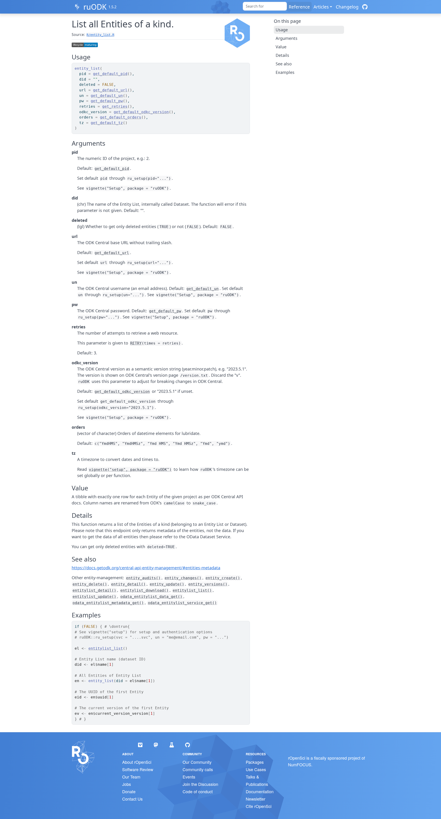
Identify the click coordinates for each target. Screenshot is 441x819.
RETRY (136, 343)
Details (282, 55)
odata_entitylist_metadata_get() (108, 603)
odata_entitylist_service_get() (182, 603)
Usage (282, 29)
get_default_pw (107, 101)
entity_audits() (143, 578)
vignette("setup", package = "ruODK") (130, 469)
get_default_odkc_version (141, 112)
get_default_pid (110, 74)
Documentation (260, 791)
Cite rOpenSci (258, 806)
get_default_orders (120, 117)
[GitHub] (364, 7)
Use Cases (256, 769)
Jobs (126, 784)
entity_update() (167, 584)
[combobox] (265, 6)
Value (281, 46)
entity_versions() (207, 584)
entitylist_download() (144, 590)
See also (284, 64)
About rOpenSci (136, 762)
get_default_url (110, 90)
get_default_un (107, 95)
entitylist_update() (94, 596)
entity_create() (223, 578)
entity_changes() (183, 578)
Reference (299, 7)
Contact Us (132, 799)
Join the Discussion (200, 784)
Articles (321, 7)
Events (189, 777)
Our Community (197, 762)
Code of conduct (198, 791)
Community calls (198, 769)
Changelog (347, 7)
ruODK (95, 7)
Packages (255, 762)
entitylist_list (105, 648)
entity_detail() (128, 584)
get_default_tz (107, 123)
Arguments (286, 38)
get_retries (114, 106)
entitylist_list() (192, 590)
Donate (129, 791)
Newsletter (255, 799)
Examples (285, 72)
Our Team (131, 777)
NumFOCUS (299, 764)
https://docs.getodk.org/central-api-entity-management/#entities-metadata (146, 567)
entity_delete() (90, 584)
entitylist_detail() (94, 590)
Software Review (137, 769)
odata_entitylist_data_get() (151, 596)
